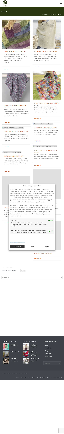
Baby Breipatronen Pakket (43, 253)
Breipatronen (5, 277)
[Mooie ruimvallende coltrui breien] (26, 346)
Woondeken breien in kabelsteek (45, 128)
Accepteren (17, 246)
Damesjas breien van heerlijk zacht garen (35, 360)
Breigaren (47, 351)
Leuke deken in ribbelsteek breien (45, 51)
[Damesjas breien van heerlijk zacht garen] (26, 361)
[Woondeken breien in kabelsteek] (47, 124)
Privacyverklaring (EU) (58, 377)
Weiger (32, 246)
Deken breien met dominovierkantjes (46, 103)
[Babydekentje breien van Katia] (16, 152)
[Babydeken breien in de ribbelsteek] (16, 127)
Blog (22, 377)
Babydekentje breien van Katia (14, 156)
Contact (33, 377)
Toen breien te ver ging (15, 352)
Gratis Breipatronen (51, 14)
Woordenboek (48, 356)
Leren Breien (48, 348)
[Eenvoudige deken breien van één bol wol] (16, 87)
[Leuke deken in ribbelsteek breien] (47, 34)
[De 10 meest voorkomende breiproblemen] (6, 361)
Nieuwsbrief (27, 377)
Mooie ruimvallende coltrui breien (34, 345)
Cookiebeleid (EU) (41, 377)
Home (43, 14)
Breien (46, 345)
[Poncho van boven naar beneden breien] (47, 146)
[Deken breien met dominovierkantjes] (47, 85)
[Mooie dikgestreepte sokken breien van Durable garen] (26, 354)
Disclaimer (49, 377)
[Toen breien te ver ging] (6, 354)
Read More (7, 69)
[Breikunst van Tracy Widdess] (6, 346)
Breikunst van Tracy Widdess (14, 344)
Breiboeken (48, 353)
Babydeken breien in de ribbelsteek (16, 131)
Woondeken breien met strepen (14, 51)
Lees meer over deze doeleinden (17, 242)
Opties (47, 246)
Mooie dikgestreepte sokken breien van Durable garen (35, 353)
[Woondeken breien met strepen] (16, 34)
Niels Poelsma (24, 373)
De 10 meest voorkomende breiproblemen (14, 360)
